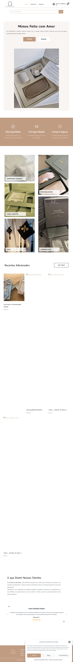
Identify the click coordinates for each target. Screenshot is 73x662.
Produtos (33, 4)
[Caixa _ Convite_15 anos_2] (59, 340)
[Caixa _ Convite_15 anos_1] (14, 483)
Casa (8, 249)
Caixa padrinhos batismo (34, 410)
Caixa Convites (12, 214)
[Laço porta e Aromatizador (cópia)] (14, 287)
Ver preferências (63, 655)
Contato (41, 4)
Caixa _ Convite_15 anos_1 (12, 553)
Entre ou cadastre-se (61, 4)
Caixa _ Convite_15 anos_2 (58, 410)
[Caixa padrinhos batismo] (36, 340)
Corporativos (46, 249)
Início (26, 4)
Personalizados (47, 192)
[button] (69, 642)
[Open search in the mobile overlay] (36, 11)
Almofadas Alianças (14, 179)
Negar (48, 655)
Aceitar (34, 655)
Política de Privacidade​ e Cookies (41, 659)
